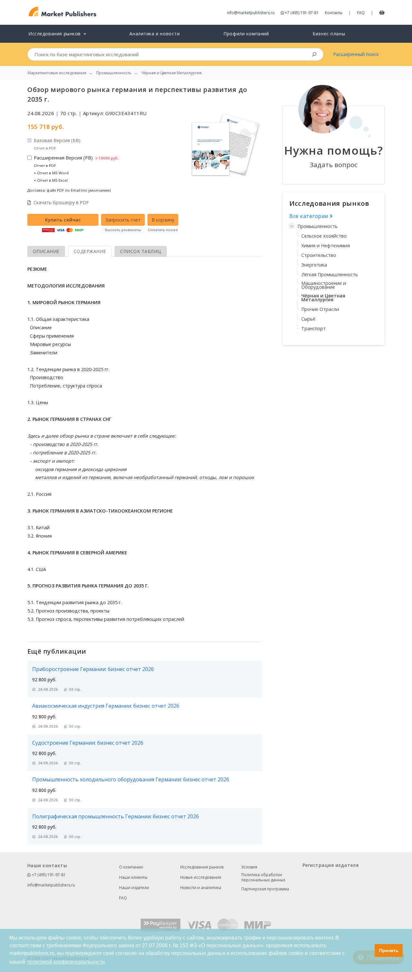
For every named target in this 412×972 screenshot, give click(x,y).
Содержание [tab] (90, 251)
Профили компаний (246, 34)
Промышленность (317, 226)
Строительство (318, 255)
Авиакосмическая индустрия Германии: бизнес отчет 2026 (105, 705)
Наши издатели (134, 887)
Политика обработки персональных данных (263, 877)
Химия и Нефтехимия (325, 245)
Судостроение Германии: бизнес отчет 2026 (87, 742)
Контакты (333, 12)
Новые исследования (200, 877)
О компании (131, 867)
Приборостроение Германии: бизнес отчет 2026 (93, 669)
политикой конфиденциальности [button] (66, 962)
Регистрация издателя (331, 865)
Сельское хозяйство (324, 236)
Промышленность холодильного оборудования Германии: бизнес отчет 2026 (130, 779)
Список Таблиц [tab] (140, 251)
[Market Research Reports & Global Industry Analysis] (62, 11)
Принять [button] (388, 950)
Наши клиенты (133, 877)
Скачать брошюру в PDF (61, 202)
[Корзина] (382, 12)
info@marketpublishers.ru (251, 12)
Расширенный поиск (356, 54)
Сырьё (308, 319)
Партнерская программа (265, 889)
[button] (368, 950)
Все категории (309, 216)
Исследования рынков (201, 867)
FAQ (361, 12)
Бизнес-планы (329, 34)
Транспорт (313, 328)
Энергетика (314, 265)
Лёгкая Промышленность (329, 274)
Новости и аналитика (200, 887)
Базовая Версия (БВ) (57, 143)
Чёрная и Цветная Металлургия (323, 298)
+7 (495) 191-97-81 (302, 12)
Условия (249, 867)
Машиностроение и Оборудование (323, 285)
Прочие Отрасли (320, 309)
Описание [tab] (46, 251)
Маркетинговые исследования (57, 73)
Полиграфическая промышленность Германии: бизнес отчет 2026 (115, 816)
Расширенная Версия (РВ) (76, 169)
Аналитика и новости (154, 34)
